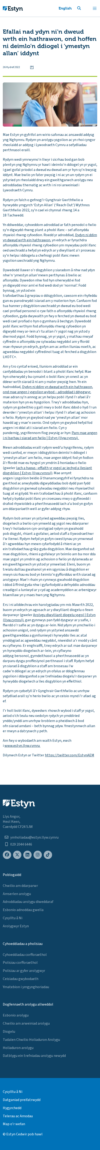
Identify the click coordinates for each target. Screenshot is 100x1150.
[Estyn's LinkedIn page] (27, 855)
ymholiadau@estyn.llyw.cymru (34, 837)
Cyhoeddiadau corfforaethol (25, 954)
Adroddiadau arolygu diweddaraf (28, 901)
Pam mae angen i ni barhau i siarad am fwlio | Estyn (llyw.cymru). (50, 435)
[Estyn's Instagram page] (38, 855)
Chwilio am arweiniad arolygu (26, 1023)
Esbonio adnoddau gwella (23, 909)
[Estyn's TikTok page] (48, 855)
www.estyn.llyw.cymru (22, 745)
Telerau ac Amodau (18, 1116)
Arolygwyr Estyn (16, 926)
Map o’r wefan (14, 1124)
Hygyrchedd (12, 1108)
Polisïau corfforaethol (20, 962)
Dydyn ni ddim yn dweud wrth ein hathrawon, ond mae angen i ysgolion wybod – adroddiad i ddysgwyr (48, 389)
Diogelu (9, 1031)
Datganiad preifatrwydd (21, 1099)
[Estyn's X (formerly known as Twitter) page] (17, 855)
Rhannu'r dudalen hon (32, 67)
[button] (84, 8)
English (65, 8)
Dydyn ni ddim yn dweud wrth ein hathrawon (50, 237)
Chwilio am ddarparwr (20, 885)
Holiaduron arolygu (18, 1047)
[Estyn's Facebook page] (7, 855)
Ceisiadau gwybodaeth (20, 978)
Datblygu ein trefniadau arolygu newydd (34, 1055)
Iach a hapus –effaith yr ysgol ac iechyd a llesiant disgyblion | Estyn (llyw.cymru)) (47, 470)
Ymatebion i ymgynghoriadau (26, 987)
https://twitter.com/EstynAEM (69, 755)
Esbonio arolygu (16, 1015)
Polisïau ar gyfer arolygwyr (24, 970)
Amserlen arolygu (17, 893)
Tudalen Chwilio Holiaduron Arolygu (31, 1039)
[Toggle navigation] (94, 8)
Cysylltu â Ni (12, 918)
